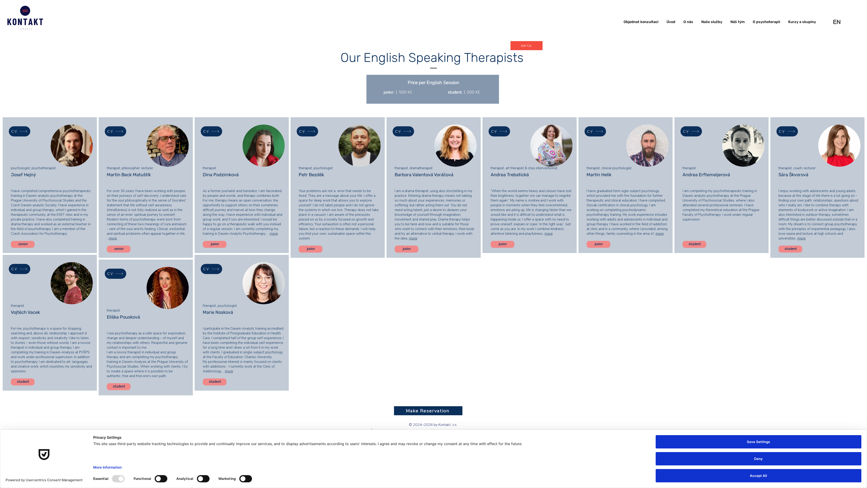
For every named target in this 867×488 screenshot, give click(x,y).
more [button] (113, 238)
